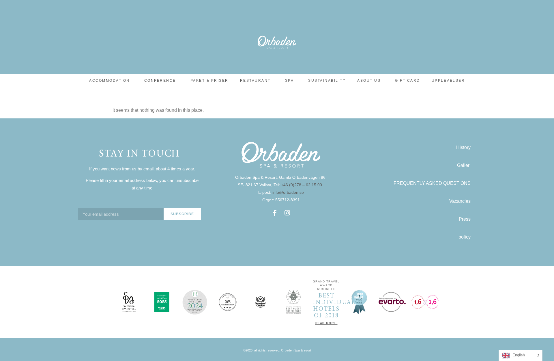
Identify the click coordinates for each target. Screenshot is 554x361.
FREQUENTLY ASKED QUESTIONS (432, 183)
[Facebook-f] (275, 213)
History (463, 147)
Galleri (464, 165)
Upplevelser (448, 81)
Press (465, 219)
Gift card (407, 81)
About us (369, 81)
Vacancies (460, 201)
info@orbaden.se (288, 192)
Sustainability (327, 81)
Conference (160, 81)
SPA (289, 81)
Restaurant (255, 81)
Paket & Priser (209, 81)
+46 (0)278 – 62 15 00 (302, 185)
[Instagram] (287, 213)
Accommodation (109, 81)
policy (464, 237)
